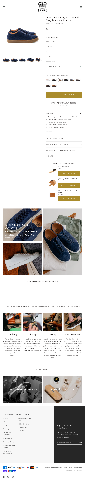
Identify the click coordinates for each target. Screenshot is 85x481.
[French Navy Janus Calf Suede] (61, 81)
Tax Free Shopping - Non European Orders (60, 150)
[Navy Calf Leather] (73, 81)
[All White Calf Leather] (49, 81)
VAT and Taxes (8, 438)
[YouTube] (13, 477)
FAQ (4, 422)
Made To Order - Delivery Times (57, 144)
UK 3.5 (50, 56)
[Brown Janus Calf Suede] (49, 87)
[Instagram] (8, 477)
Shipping (6, 429)
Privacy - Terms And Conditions (72, 468)
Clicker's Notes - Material (55, 138)
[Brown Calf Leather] (79, 81)
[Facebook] (4, 477)
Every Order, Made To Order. (73, 471)
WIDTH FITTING (50, 61)
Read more (49, 131)
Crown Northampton (52, 468)
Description (50, 113)
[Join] (79, 442)
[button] (40, 414)
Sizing (5, 425)
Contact (5, 418)
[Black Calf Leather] (55, 81)
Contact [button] (23, 415)
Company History (8, 442)
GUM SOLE (51, 46)
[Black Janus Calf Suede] (67, 81)
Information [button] (10, 415)
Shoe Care (49, 156)
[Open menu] (6, 7)
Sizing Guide (53, 37)
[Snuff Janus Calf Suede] (54, 87)
